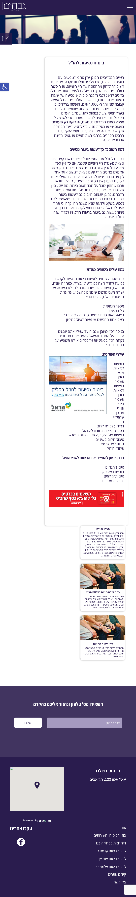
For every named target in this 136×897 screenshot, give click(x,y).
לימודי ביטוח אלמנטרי (111, 866)
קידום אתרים (117, 874)
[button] (4, 87)
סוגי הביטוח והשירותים (110, 835)
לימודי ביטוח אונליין (112, 858)
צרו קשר (120, 881)
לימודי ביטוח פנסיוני (112, 850)
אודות (122, 827)
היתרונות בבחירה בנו (111, 842)
